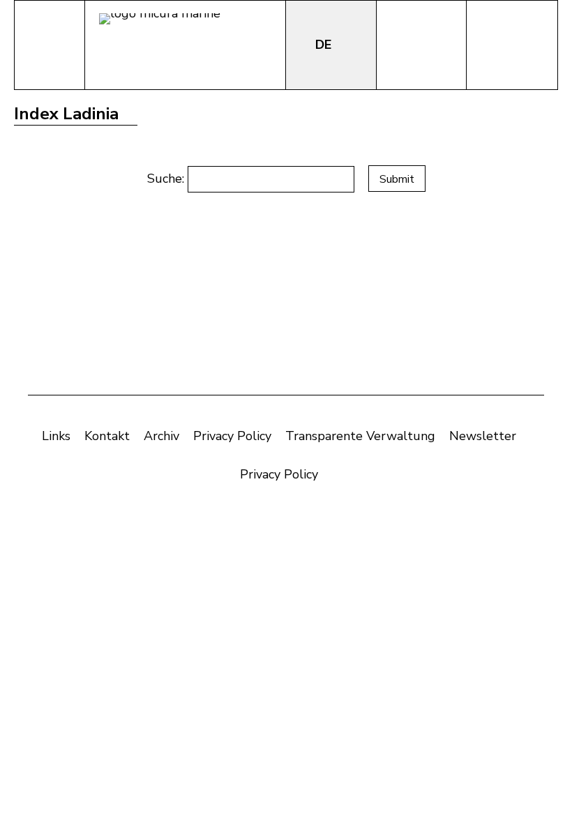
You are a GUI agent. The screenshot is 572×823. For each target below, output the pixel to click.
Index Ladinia (66, 114)
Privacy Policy (232, 436)
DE (325, 44)
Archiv (161, 436)
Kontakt (107, 436)
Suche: (167, 178)
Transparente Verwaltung (360, 436)
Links (56, 436)
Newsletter (482, 436)
